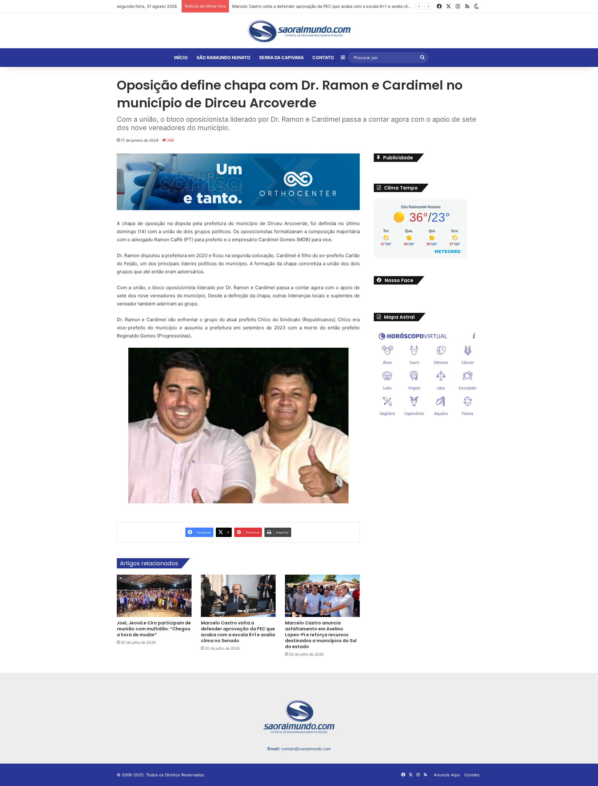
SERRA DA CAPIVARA (281, 57)
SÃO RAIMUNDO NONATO (223, 57)
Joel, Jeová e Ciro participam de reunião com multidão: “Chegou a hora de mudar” (154, 629)
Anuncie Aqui (447, 775)
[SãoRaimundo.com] (299, 31)
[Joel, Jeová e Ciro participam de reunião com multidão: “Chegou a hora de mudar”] (154, 596)
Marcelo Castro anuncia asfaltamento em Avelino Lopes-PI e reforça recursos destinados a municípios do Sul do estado (321, 635)
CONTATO (323, 57)
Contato (472, 775)
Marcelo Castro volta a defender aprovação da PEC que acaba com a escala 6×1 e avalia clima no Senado (238, 632)
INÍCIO (181, 57)
